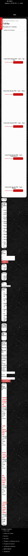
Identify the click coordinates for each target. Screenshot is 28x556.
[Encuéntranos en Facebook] (16, 1)
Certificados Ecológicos (9, 546)
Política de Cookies (8, 533)
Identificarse (7, 551)
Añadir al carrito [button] (18, 62)
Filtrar (4, 262)
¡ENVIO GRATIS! (7, 549)
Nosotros (6, 536)
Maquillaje (6, 234)
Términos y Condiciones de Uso (11, 541)
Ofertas (5, 239)
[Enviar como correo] (14, 1)
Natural (5, 309)
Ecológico (6, 299)
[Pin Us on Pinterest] (21, 1)
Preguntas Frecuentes (9, 543)
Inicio (4, 20)
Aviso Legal (6, 531)
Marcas (5, 237)
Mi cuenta (9, 1)
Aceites (5, 210)
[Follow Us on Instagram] (19, 1)
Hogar (5, 225)
